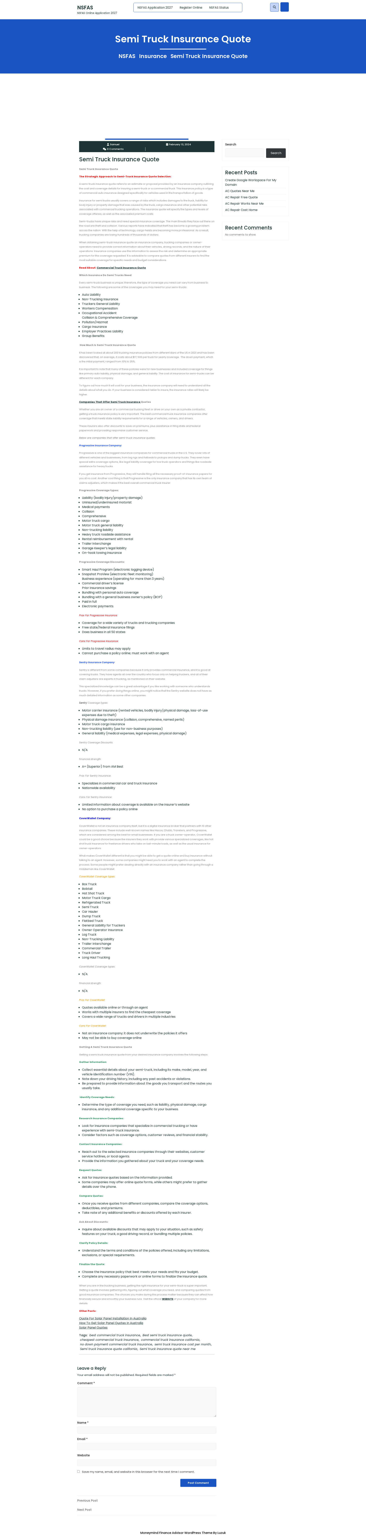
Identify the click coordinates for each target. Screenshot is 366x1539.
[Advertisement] (114, 100)
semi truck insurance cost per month (183, 1344)
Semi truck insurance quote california (108, 1349)
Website (83, 1455)
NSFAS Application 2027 (155, 7)
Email (82, 1439)
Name (83, 1423)
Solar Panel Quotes (93, 1327)
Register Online (191, 7)
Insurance (153, 56)
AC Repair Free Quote (241, 197)
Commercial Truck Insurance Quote (121, 268)
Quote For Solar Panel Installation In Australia (112, 1318)
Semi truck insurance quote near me (168, 1349)
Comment (86, 1383)
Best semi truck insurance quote (167, 1335)
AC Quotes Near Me (239, 191)
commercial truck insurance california (170, 1340)
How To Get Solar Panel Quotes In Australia (111, 1323)
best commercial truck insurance (114, 1335)
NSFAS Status (219, 7)
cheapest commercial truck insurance (109, 1340)
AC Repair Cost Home (241, 210)
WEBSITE (167, 1299)
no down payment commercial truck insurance (116, 1344)
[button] (274, 7)
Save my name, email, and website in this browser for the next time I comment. (138, 1472)
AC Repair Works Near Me (244, 203)
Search (230, 144)
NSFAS (85, 7)
